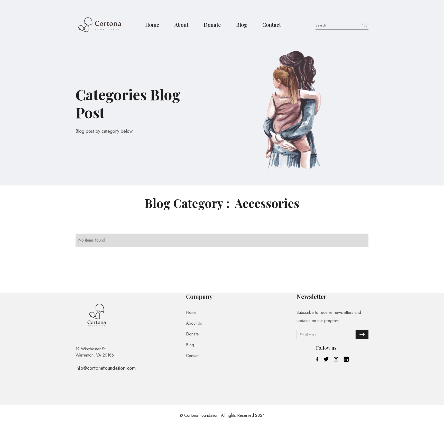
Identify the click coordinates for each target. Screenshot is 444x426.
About (181, 24)
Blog (241, 24)
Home (152, 24)
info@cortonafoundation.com (106, 368)
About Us (194, 323)
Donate (212, 24)
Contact (271, 24)
